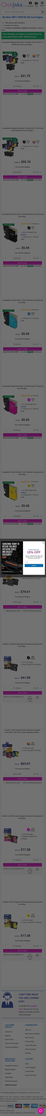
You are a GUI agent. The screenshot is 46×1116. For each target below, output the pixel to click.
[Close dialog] (43, 543)
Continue (34, 565)
